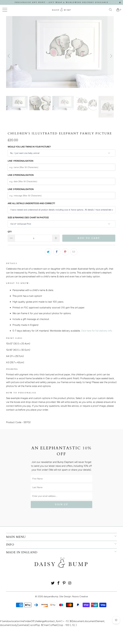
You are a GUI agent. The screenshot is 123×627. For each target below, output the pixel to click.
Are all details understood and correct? (31, 203)
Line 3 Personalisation (21, 189)
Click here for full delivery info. (97, 330)
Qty (10, 231)
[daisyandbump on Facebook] (58, 583)
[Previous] (9, 56)
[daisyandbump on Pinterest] (64, 583)
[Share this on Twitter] (48, 251)
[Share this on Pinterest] (65, 251)
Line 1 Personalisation (20, 161)
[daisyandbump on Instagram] (70, 583)
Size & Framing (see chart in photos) (28, 217)
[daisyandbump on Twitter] (52, 583)
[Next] (110, 56)
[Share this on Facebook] (56, 251)
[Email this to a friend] (73, 251)
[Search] (112, 9)
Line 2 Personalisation (21, 175)
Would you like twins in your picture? (29, 146)
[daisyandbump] (61, 9)
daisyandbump (51, 596)
